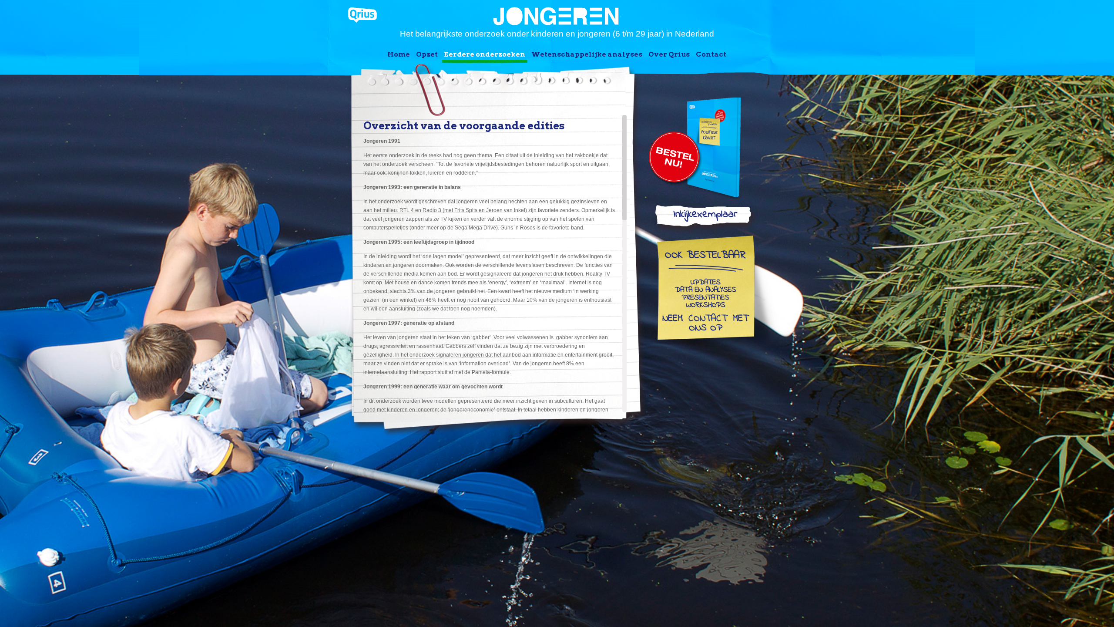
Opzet (427, 54)
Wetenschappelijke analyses (586, 54)
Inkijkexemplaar (705, 216)
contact (707, 319)
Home (398, 54)
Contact (711, 54)
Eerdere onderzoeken (484, 54)
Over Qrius (669, 54)
